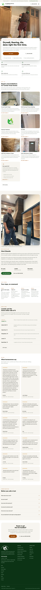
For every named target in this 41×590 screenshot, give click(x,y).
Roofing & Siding (20, 552)
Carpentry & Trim (20, 547)
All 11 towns (5, 347)
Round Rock (31, 556)
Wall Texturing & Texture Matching (28, 107)
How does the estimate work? (7, 507)
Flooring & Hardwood (5, 129)
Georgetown (32, 552)
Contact (2, 578)
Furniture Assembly (20, 549)
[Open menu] (39, 4)
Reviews (2, 574)
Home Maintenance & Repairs (27, 153)
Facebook (8, 586)
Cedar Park (31, 551)
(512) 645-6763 (29, 53)
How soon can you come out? (7, 510)
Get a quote (11, 53)
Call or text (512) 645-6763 (18, 273)
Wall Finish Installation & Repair (7, 153)
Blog (2, 576)
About (2, 572)
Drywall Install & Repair (6, 107)
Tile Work (23, 129)
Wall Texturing (19, 554)
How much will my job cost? (6, 503)
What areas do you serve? (6, 495)
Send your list (5, 179)
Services (2, 567)
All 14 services (5, 184)
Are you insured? (4, 499)
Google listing (3, 586)
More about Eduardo (6, 273)
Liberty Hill (31, 549)
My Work (2, 570)
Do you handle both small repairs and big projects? (11, 514)
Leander (31, 547)
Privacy (2, 579)
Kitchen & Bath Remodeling (21, 551)
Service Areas (3, 569)
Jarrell (31, 554)
